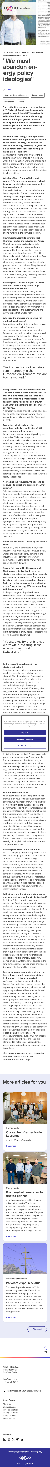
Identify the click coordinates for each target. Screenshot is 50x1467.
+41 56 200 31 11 (10, 1382)
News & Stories (10, 1416)
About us (7, 1404)
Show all (37, 1329)
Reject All (25, 733)
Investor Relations (10, 1410)
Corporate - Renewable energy (15, 95)
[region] (25, 733)
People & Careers (10, 1413)
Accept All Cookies (25, 739)
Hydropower (9, 102)
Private (21, 102)
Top (45, 1352)
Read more (11, 1146)
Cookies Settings (25, 746)
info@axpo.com (10, 1379)
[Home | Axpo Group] (12, 8)
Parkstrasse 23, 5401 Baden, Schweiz (24, 1391)
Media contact (9, 1419)
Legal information (22, 1452)
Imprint (11, 1452)
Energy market (37, 95)
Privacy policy (36, 1452)
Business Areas (9, 1407)
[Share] (4, 90)
